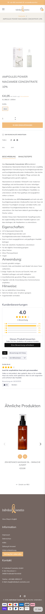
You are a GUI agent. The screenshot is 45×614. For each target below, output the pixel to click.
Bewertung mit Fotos (18, 353)
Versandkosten (24, 96)
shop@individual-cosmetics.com (18, 582)
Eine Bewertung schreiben (22, 345)
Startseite (21, 16)
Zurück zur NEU (23, 484)
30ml (5, 109)
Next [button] (40, 444)
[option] (22, 444)
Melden (14, 385)
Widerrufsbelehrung (9, 550)
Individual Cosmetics (16, 600)
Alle (4, 353)
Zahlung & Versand (8, 546)
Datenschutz (6, 539)
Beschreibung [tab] (9, 156)
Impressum (6, 535)
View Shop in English (9, 519)
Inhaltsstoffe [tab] (25, 156)
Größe (4, 104)
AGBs (4, 543)
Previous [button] (4, 444)
